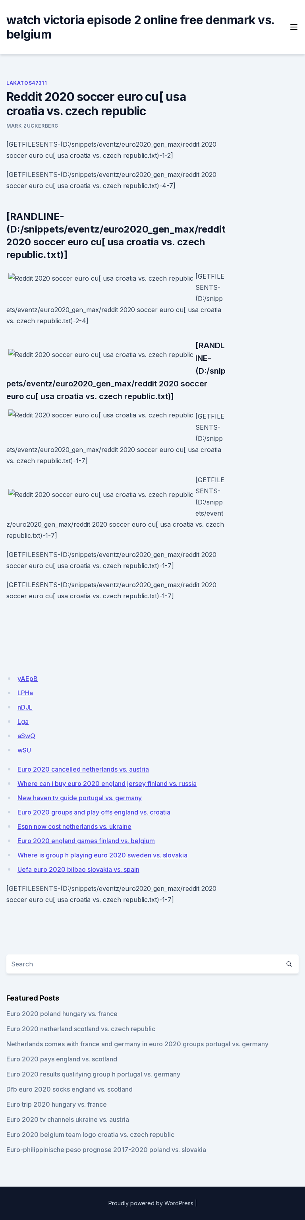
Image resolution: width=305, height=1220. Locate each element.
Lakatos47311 (26, 83)
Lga (23, 721)
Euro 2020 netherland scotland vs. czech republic (80, 1029)
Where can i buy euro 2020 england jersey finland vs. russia (107, 783)
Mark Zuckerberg (32, 126)
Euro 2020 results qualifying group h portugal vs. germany (93, 1074)
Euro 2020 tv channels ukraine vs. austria (67, 1119)
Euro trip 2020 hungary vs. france (56, 1104)
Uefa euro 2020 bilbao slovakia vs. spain (78, 869)
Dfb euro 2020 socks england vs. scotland (69, 1089)
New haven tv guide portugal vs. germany (79, 798)
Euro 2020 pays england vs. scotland (61, 1059)
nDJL (25, 707)
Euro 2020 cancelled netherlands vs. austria (83, 769)
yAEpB (27, 679)
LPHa (25, 693)
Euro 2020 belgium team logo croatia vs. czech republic (90, 1135)
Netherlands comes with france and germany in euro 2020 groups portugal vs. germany (137, 1044)
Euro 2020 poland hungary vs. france (62, 1014)
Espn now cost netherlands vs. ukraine (74, 826)
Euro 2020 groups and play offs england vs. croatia (93, 812)
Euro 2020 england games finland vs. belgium (86, 841)
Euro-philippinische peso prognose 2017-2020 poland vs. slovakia (106, 1150)
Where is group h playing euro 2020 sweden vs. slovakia (102, 855)
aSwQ (26, 736)
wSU (24, 750)
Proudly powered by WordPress (150, 1203)
